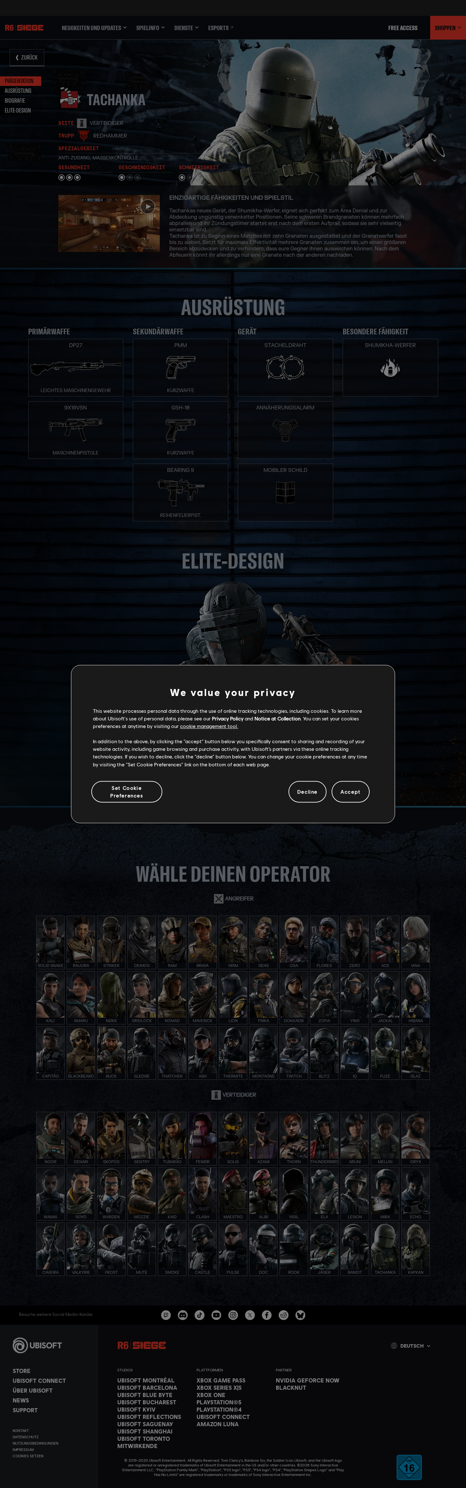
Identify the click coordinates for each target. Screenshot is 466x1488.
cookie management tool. (209, 726)
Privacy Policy (227, 718)
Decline (307, 792)
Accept (350, 792)
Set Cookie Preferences (126, 791)
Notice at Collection (278, 718)
